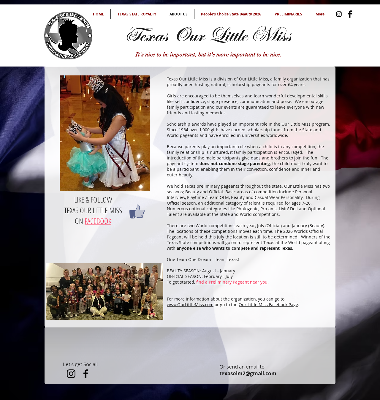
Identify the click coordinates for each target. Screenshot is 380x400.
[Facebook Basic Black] (350, 14)
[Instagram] (339, 14)
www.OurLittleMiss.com (190, 304)
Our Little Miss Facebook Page (268, 304)
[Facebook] (85, 374)
